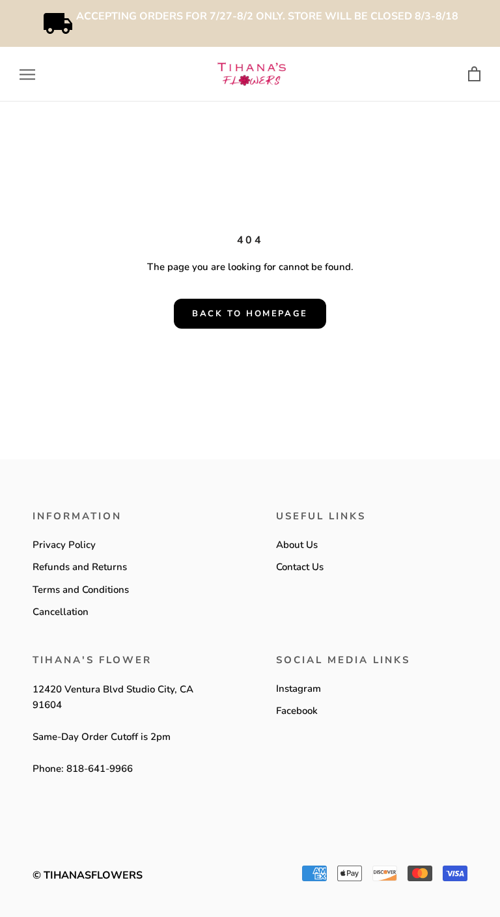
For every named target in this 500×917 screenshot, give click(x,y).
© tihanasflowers (88, 875)
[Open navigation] (27, 74)
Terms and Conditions (81, 589)
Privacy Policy (64, 544)
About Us (297, 544)
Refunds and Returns (80, 566)
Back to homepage (250, 314)
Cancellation (61, 611)
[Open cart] (474, 74)
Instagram (298, 688)
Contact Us (300, 566)
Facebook (297, 710)
